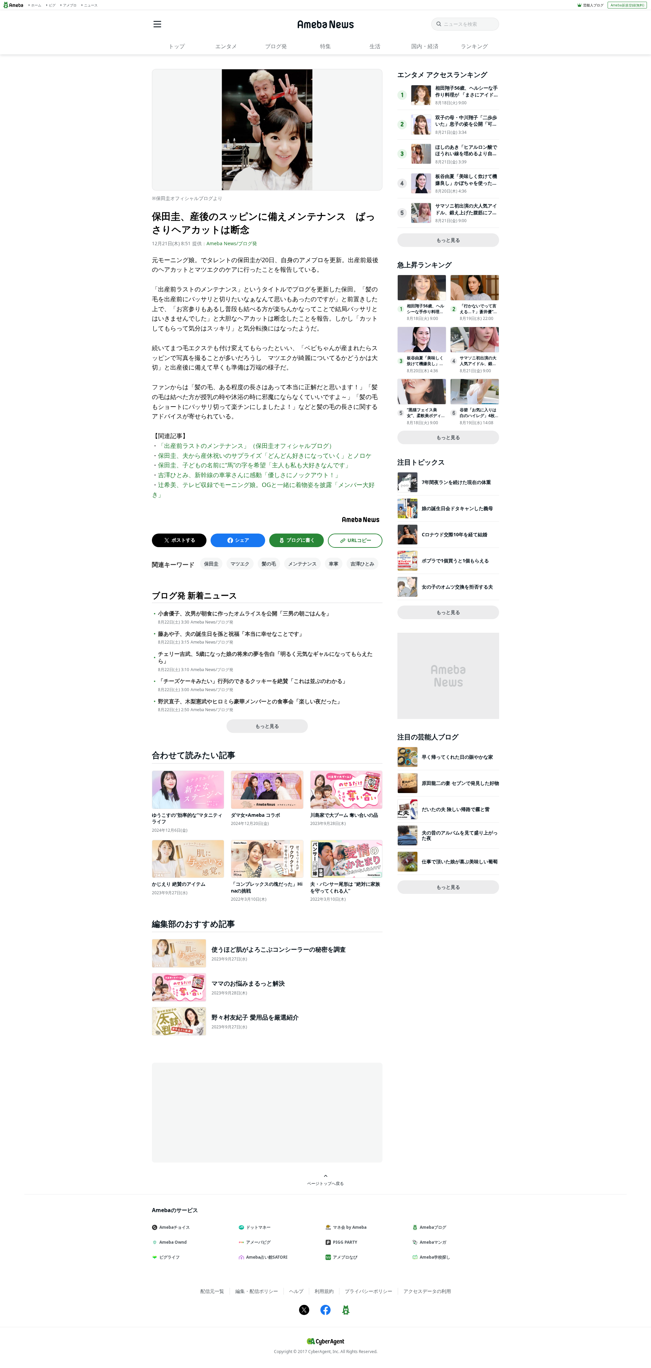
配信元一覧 (212, 1291)
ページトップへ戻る (325, 1183)
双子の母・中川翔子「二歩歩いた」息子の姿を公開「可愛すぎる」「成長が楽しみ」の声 (466, 127)
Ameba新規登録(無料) (627, 5)
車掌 (333, 563)
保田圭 (211, 563)
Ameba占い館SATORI (267, 1257)
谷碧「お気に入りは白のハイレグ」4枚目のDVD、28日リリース (479, 418)
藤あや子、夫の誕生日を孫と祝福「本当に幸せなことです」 (231, 633)
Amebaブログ (433, 1227)
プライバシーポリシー (368, 1291)
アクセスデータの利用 (427, 1291)
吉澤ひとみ (362, 563)
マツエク (240, 563)
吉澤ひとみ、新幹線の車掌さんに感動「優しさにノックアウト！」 (249, 475)
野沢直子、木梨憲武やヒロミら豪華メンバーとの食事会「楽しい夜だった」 (250, 701)
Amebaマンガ (433, 1242)
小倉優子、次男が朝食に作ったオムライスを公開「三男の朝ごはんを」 (245, 613)
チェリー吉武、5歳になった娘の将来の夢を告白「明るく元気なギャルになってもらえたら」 (265, 657)
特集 (325, 46)
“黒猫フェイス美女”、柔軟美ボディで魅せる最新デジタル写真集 (426, 418)
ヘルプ (296, 1291)
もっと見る (267, 726)
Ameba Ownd (173, 1242)
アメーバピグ (258, 1242)
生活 (375, 46)
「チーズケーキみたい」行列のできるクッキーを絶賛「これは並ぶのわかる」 (253, 681)
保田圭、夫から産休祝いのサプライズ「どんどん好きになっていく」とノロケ (265, 455)
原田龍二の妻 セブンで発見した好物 (460, 783)
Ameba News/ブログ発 (231, 243)
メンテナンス (302, 563)
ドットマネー (258, 1227)
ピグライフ (169, 1257)
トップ (177, 46)
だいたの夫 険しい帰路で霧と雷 (456, 809)
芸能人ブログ (593, 5)
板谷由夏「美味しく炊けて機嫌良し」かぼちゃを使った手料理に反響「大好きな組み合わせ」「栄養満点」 (466, 186)
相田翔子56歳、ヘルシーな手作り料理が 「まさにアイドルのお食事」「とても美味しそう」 (466, 98)
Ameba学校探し (435, 1257)
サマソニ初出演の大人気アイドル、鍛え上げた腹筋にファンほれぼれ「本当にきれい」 (466, 212)
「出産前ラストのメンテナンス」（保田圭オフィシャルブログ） (246, 446)
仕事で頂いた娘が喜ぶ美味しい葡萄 (460, 861)
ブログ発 (276, 46)
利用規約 (324, 1291)
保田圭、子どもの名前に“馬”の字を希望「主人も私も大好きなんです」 (254, 465)
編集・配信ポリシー (256, 1291)
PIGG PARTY (345, 1242)
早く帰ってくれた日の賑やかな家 (457, 757)
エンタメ (226, 46)
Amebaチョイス (174, 1227)
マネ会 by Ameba (350, 1227)
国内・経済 (424, 46)
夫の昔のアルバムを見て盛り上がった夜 (460, 835)
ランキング (474, 46)
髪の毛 (269, 563)
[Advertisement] (213, 1111)
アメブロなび (345, 1257)
